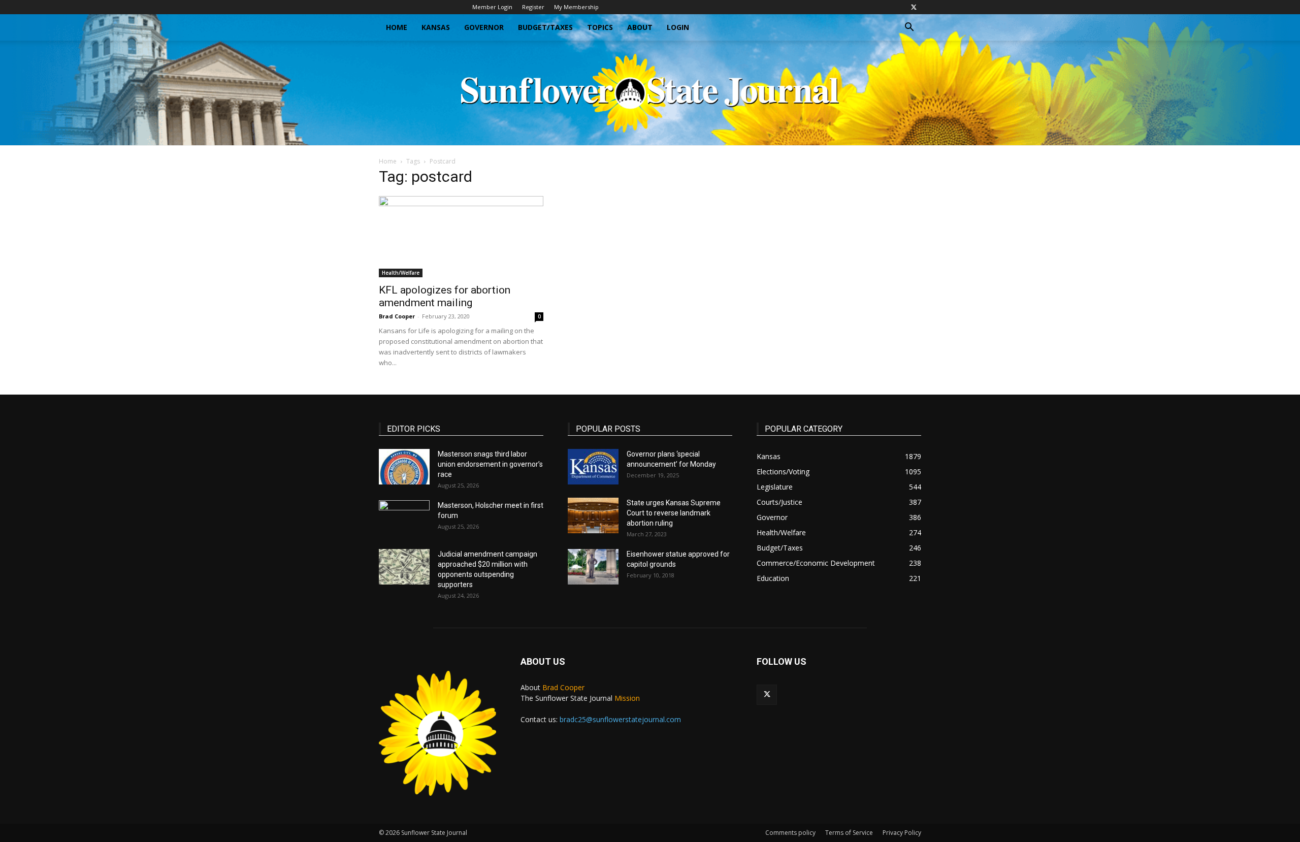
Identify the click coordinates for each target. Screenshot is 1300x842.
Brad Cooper (397, 316)
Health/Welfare (400, 272)
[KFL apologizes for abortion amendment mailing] (461, 236)
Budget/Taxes (545, 27)
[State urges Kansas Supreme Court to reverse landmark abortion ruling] (593, 515)
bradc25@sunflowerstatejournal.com (620, 719)
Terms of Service (849, 832)
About (640, 27)
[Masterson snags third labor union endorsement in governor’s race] (404, 466)
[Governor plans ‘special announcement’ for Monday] (593, 466)
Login (678, 27)
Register (533, 7)
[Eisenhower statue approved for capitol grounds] (593, 567)
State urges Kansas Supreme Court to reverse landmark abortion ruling (674, 513)
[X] (913, 7)
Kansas (435, 27)
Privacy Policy (902, 832)
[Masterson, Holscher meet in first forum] (404, 518)
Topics (600, 27)
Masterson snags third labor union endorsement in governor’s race (490, 464)
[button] (909, 28)
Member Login (492, 7)
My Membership (576, 7)
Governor (484, 27)
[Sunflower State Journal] (650, 93)
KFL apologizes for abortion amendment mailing (444, 296)
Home (396, 27)
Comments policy (790, 832)
